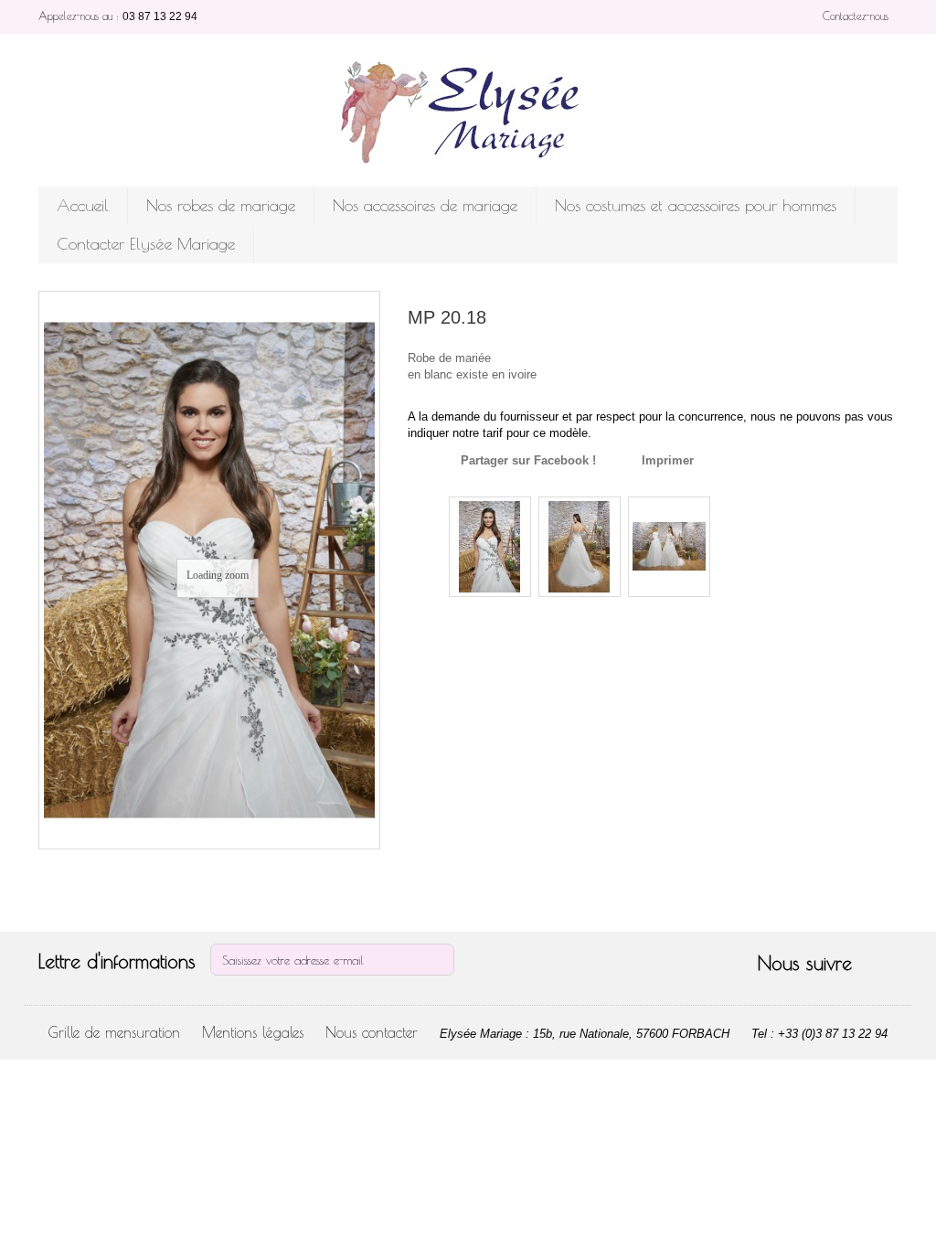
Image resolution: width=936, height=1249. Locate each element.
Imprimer (668, 460)
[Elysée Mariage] (467, 112)
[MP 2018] (490, 546)
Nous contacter (371, 1032)
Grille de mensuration (114, 1032)
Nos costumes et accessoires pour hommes (695, 205)
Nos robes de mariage (220, 205)
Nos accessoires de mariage (425, 205)
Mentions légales (252, 1032)
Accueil (83, 205)
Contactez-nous (855, 15)
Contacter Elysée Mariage (146, 243)
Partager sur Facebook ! (528, 460)
